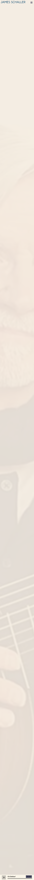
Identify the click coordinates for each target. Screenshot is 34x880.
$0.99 (29, 876)
